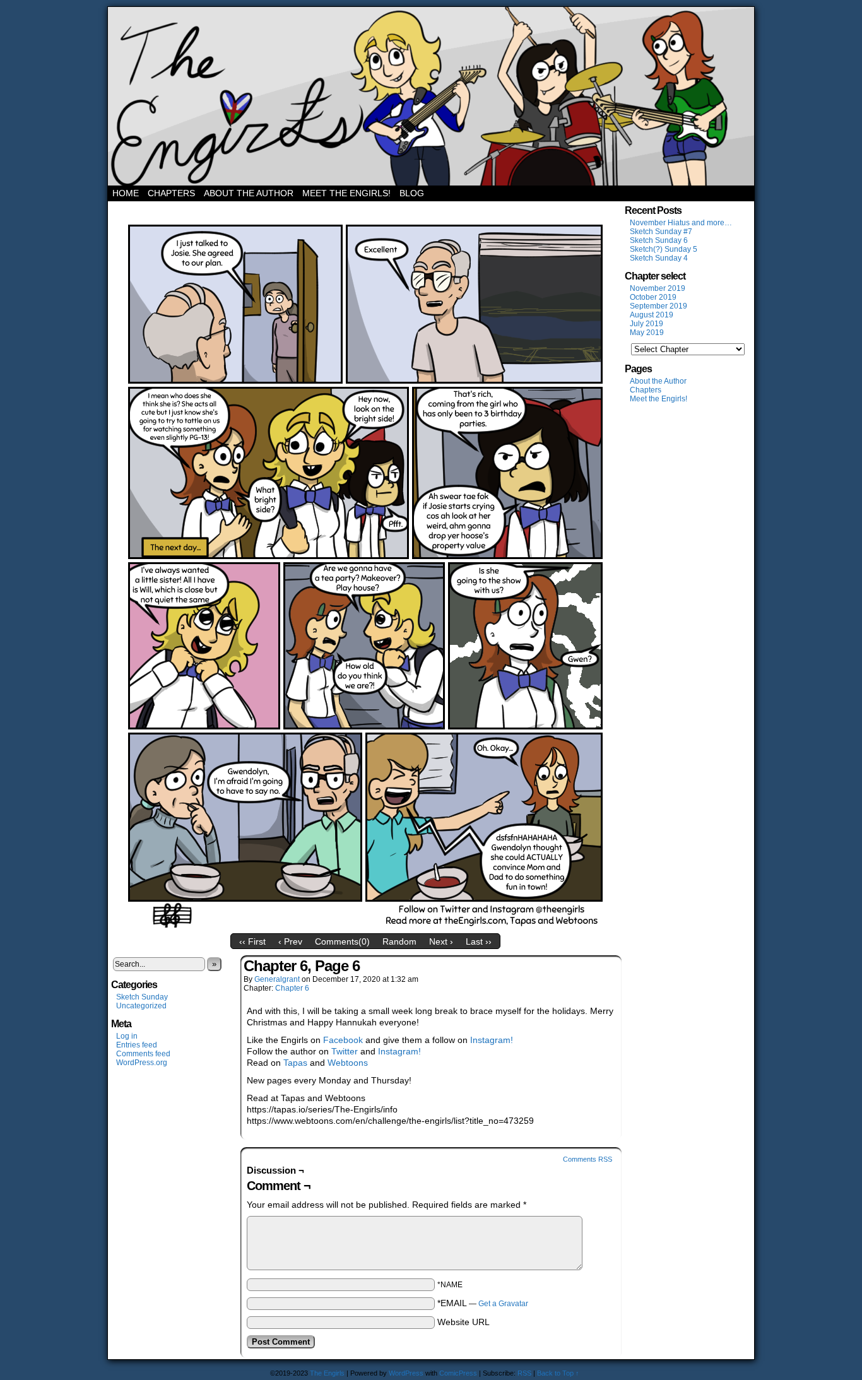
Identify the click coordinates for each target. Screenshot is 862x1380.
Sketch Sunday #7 (661, 231)
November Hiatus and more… (681, 222)
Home (125, 193)
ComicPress (458, 1373)
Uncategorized (141, 1005)
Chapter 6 (292, 988)
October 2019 (653, 297)
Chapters (171, 193)
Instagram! (491, 1040)
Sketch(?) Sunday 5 (663, 249)
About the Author (248, 193)
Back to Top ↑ (558, 1373)
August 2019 (651, 314)
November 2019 (657, 288)
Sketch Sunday (142, 997)
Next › (441, 941)
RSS (524, 1373)
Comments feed (143, 1053)
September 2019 (658, 306)
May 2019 (647, 332)
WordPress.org (141, 1062)
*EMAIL (482, 1303)
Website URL (463, 1322)
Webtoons (348, 1063)
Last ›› (479, 941)
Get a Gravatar (503, 1303)
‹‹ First (252, 941)
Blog (411, 193)
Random (399, 941)
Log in (127, 1036)
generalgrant (277, 979)
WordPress (406, 1373)
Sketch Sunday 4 (659, 258)
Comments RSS (587, 1159)
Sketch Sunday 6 (659, 240)
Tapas (295, 1063)
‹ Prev (290, 941)
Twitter (344, 1051)
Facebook (343, 1040)
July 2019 (646, 323)
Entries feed (136, 1045)
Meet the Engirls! (346, 193)
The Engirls (431, 96)
